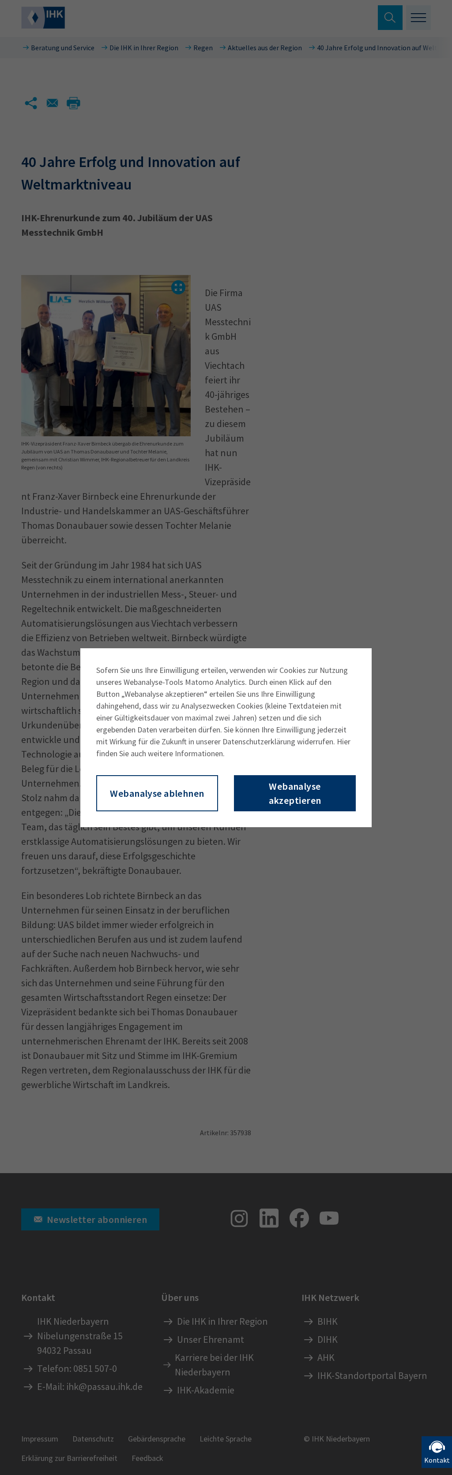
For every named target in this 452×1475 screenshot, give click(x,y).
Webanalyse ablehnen (157, 793)
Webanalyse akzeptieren (295, 793)
